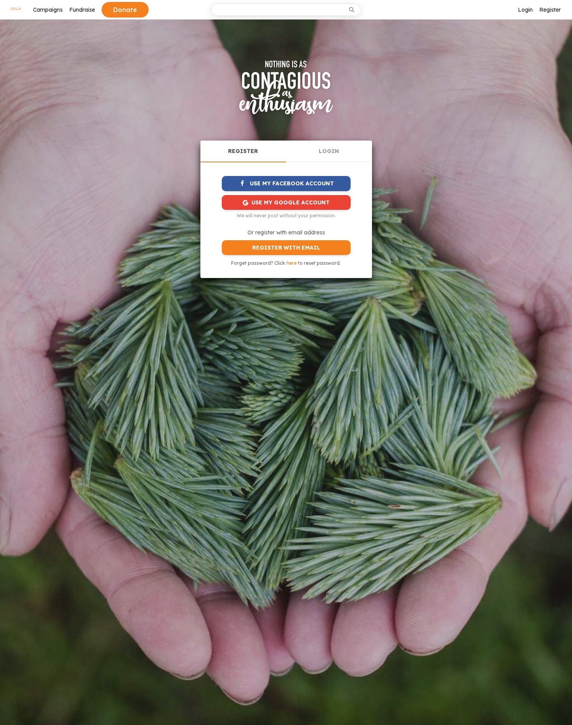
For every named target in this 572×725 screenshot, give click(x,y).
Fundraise (82, 9)
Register (550, 9)
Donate (125, 10)
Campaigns (48, 9)
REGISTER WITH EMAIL (286, 247)
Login (525, 9)
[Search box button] (352, 10)
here (291, 263)
